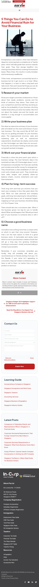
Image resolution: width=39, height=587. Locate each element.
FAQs (5, 557)
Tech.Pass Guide (9, 523)
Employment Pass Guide (11, 517)
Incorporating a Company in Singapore (17, 384)
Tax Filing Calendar (9, 541)
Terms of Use (5, 578)
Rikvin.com (8, 358)
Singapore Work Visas (10, 525)
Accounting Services (11, 397)
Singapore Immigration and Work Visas (17, 388)
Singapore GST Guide (10, 544)
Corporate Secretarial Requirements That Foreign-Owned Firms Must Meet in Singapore (18, 435)
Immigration (8, 513)
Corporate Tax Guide (10, 536)
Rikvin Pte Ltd (19, 5)
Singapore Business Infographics (15, 401)
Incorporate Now (9, 562)
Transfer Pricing (9, 547)
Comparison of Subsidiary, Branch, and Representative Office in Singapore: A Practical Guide (17, 426)
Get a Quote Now (18, 1)
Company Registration (12, 500)
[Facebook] (18, 293)
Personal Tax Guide (10, 538)
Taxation (7, 531)
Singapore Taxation (11, 392)
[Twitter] (21, 293)
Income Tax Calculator (11, 560)
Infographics (8, 554)
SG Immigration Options (11, 528)
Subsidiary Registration (11, 507)
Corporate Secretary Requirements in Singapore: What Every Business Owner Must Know (19, 445)
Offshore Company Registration (14, 510)
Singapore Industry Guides (13, 405)
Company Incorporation (11, 504)
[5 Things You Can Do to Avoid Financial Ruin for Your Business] (19, 43)
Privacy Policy (14, 578)
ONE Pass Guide (9, 520)
